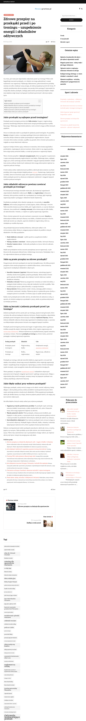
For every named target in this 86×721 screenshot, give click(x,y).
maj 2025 (63, 204)
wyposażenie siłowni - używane (10, 703)
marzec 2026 (64, 172)
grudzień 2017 (64, 362)
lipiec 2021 (63, 275)
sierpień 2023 (64, 233)
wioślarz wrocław (8, 700)
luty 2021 (63, 291)
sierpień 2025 (64, 194)
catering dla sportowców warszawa (9, 563)
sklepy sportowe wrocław (9, 653)
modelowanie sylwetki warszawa (11, 616)
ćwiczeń (34, 172)
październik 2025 (65, 188)
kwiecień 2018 (64, 349)
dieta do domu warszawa (10, 575)
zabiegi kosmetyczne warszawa (9, 707)
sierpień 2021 (64, 272)
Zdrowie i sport (9, 14)
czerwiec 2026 (64, 162)
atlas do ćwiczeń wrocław (9, 554)
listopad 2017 (64, 365)
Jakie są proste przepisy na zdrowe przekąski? (17, 107)
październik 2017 (65, 368)
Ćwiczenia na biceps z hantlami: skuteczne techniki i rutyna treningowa (28, 470)
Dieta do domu (8, 571)
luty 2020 (63, 329)
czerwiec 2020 (64, 317)
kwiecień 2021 (64, 284)
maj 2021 (63, 281)
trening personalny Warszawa (10, 689)
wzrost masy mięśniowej (11, 331)
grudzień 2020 (64, 297)
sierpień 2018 (64, 336)
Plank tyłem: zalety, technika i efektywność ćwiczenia (23, 477)
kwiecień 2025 (64, 207)
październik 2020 (65, 304)
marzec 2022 (64, 249)
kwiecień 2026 (64, 169)
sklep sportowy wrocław (10, 649)
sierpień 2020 (64, 310)
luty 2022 (63, 252)
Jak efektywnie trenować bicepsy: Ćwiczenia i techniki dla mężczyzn (27, 463)
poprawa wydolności (42, 348)
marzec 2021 (64, 288)
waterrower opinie (9, 697)
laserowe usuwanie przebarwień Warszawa (11, 608)
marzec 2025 (64, 211)
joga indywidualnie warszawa (10, 599)
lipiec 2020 (63, 313)
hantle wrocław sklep (9, 588)
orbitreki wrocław (10, 621)
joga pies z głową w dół (10, 604)
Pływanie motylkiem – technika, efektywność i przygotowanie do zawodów (70, 82)
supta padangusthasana (8, 674)
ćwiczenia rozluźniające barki (10, 712)
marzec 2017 (64, 384)
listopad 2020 (64, 301)
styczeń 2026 (64, 178)
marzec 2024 (64, 223)
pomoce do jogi (7, 631)
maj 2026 (63, 166)
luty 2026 (63, 175)
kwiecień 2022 (64, 246)
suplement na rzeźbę (9, 666)
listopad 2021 (64, 262)
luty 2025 (63, 214)
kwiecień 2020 (64, 323)
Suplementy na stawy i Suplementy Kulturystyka (10, 670)
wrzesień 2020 (64, 307)
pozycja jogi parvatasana (10, 637)
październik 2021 (65, 265)
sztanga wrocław (7, 678)
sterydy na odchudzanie (8, 661)
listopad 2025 (64, 185)
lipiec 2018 (63, 339)
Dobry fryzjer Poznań (10, 582)
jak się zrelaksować (8, 592)
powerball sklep (8, 634)
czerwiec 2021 (64, 278)
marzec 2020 (64, 326)
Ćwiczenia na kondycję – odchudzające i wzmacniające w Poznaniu (73, 475)
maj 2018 (63, 346)
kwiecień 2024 (64, 220)
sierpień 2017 (64, 374)
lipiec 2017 (63, 378)
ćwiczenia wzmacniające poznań (12, 717)
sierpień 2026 (64, 156)
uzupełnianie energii (28, 371)
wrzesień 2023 (64, 230)
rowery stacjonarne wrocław (9, 641)
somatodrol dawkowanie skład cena (11, 657)
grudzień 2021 (64, 259)
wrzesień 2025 (64, 191)
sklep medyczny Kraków (9, 645)
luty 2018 (63, 355)
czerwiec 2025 (64, 201)
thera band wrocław (9, 685)
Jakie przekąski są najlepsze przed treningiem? (17, 103)
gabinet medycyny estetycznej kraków (11, 585)
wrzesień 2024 (64, 217)
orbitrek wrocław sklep (10, 624)
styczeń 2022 (64, 256)
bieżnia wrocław (8, 558)
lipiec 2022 (63, 239)
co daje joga (7, 568)
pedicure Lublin (9, 627)
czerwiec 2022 (64, 243)
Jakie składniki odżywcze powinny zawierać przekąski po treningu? (23, 105)
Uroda (62, 35)
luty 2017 (63, 387)
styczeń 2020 (64, 333)
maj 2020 (63, 320)
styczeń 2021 (64, 294)
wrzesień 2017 (64, 371)
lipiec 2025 (63, 198)
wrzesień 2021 (64, 268)
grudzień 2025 (64, 182)
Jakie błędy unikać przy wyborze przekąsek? (16, 111)
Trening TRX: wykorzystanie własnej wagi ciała (21, 456)
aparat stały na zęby (9, 549)
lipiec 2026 (63, 159)
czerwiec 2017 (64, 381)
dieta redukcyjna (9, 578)
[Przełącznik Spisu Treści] (39, 101)
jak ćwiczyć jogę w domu (10, 595)
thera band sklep (8, 681)
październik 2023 (65, 227)
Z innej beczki (64, 39)
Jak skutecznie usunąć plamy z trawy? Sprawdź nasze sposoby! (74, 443)
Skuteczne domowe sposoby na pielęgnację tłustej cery (74, 430)
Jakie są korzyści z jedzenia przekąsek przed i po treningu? (20, 109)
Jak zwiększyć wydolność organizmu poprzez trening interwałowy (26, 449)
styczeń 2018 (64, 358)
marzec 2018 (64, 352)
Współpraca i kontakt (9, 1)
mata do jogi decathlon (8, 612)
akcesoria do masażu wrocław (11, 546)
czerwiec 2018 (64, 342)
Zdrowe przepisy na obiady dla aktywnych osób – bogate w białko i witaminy (30, 442)
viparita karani (8, 693)
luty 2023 (63, 236)
